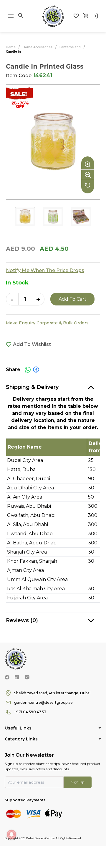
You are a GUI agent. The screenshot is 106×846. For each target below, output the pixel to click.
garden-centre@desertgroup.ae (43, 702)
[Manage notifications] (11, 834)
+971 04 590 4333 (30, 712)
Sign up (77, 782)
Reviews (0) (22, 620)
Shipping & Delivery (32, 387)
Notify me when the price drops (45, 270)
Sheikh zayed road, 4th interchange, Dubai (52, 693)
